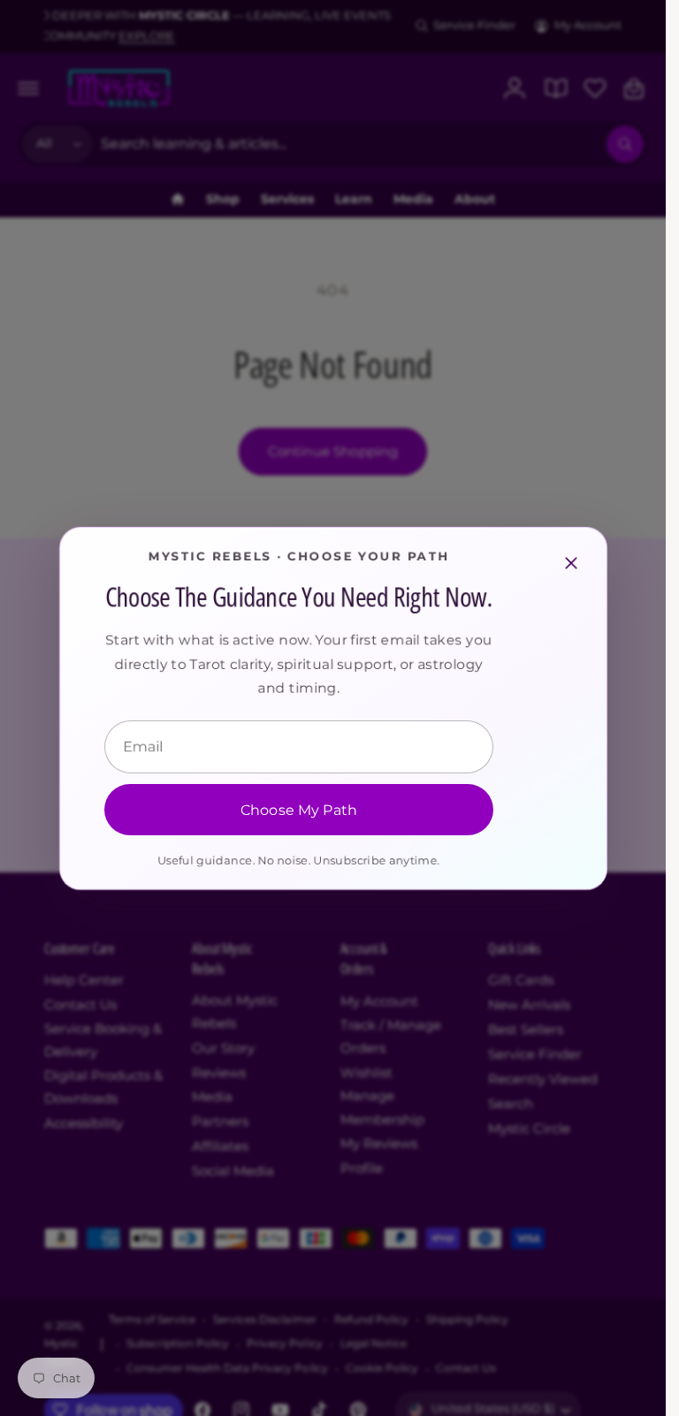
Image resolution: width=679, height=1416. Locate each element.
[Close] (571, 563)
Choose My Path (298, 809)
